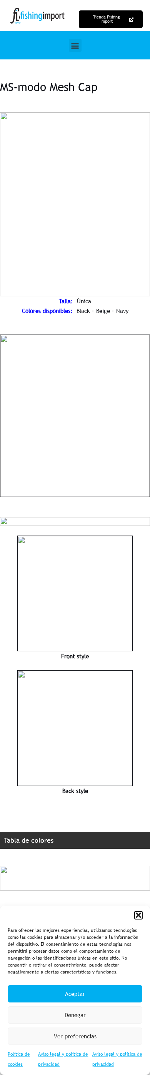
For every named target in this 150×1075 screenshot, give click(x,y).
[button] (138, 915)
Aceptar (75, 993)
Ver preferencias (75, 1036)
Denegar (75, 1015)
